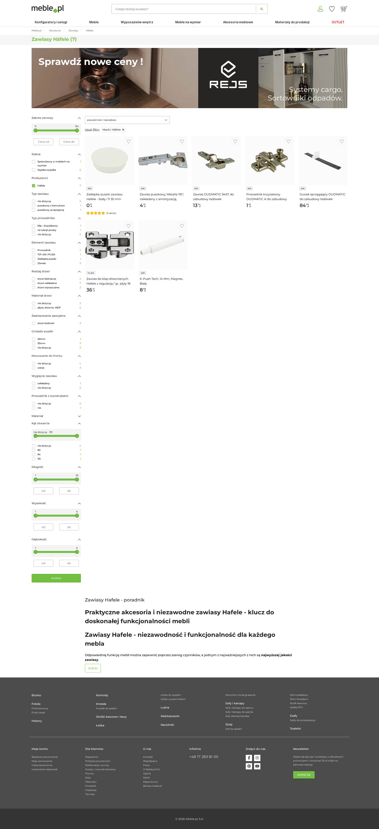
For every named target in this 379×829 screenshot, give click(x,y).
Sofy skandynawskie (237, 716)
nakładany (59, 383)
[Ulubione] (332, 9)
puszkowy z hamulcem (59, 205)
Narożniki (167, 725)
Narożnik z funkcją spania (240, 694)
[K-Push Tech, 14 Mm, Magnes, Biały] (163, 245)
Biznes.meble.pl (152, 785)
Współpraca (150, 761)
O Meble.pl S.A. (151, 769)
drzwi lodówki (59, 323)
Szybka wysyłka (59, 169)
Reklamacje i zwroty (97, 765)
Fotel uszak (38, 712)
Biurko (36, 695)
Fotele (36, 704)
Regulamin (91, 756)
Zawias (59, 263)
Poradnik (90, 785)
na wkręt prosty (59, 230)
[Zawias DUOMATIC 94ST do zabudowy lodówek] (216, 160)
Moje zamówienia (42, 761)
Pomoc (89, 773)
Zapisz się (304, 774)
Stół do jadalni (233, 728)
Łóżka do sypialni (171, 694)
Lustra (165, 707)
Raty (88, 777)
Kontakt (148, 756)
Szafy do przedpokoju (302, 720)
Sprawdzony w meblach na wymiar (59, 163)
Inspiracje (91, 790)
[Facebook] (249, 758)
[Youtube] (257, 766)
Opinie (147, 773)
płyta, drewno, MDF (59, 307)
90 (59, 450)
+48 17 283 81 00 (203, 757)
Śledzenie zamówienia (45, 756)
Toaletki (295, 728)
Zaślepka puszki (59, 258)
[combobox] (127, 120)
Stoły (229, 724)
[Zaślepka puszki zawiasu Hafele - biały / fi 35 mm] (109, 160)
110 (59, 458)
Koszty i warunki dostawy (100, 769)
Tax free (90, 794)
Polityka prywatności (97, 761)
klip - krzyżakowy (59, 225)
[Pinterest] (249, 766)
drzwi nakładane (59, 283)
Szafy (293, 716)
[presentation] (37, 78)
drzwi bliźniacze (59, 278)
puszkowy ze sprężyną (59, 209)
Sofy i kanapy (234, 703)
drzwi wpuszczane (59, 287)
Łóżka (100, 725)
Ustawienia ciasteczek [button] (45, 769)
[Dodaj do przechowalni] (128, 141)
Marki (146, 777)
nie (59, 407)
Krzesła (101, 704)
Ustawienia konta (42, 765)
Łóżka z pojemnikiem (173, 699)
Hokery (37, 721)
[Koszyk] (344, 9)
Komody (102, 695)
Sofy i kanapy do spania (239, 711)
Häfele (59, 185)
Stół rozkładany (299, 694)
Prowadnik (59, 250)
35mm (59, 343)
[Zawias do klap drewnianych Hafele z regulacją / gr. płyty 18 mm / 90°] (109, 245)
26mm (59, 338)
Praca (146, 765)
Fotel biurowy (40, 708)
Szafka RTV (296, 707)
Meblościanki (170, 716)
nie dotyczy (59, 201)
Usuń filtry (92, 129)
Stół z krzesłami (299, 699)
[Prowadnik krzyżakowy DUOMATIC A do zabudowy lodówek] (269, 160)
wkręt (59, 367)
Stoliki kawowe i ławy (111, 716)
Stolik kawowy (298, 703)
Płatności (90, 781)
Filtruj (56, 578)
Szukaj (261, 9)
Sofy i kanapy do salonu (239, 707)
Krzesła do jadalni (106, 708)
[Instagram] (257, 758)
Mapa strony (150, 781)
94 (59, 454)
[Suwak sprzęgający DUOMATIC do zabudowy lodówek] (322, 160)
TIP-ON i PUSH (59, 254)
